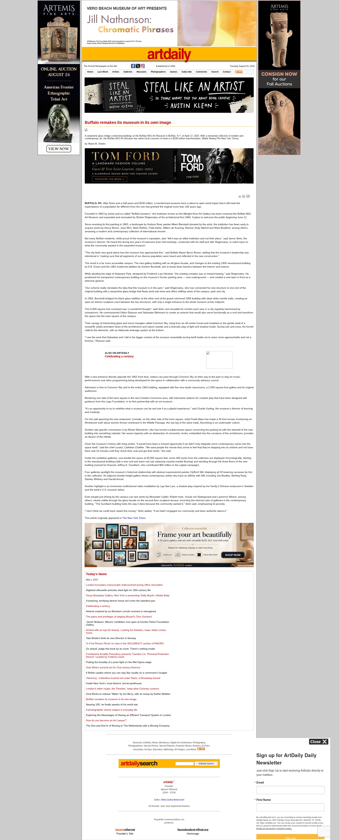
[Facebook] (133, 67)
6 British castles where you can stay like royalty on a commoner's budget (126, 672)
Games (173, 72)
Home (90, 72)
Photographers (158, 72)
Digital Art (174, 742)
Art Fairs (206, 746)
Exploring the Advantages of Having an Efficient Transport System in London (128, 715)
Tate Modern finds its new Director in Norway (111, 638)
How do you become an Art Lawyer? (106, 720)
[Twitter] (138, 67)
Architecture (186, 742)
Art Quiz (148, 749)
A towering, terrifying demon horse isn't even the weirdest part (120, 600)
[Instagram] (143, 67)
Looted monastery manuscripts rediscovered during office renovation (124, 584)
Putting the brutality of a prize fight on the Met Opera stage (118, 662)
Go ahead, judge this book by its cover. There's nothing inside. (121, 648)
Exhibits (147, 742)
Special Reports (167, 746)
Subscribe (187, 72)
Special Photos (151, 746)
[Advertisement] (213, 597)
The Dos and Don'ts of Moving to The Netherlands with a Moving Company (128, 725)
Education (158, 749)
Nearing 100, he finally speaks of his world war (112, 704)
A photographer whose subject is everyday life (111, 709)
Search (215, 72)
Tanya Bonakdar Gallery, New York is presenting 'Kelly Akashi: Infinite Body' (128, 595)
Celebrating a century (119, 356)
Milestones (164, 742)
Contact (227, 72)
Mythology (168, 749)
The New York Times (133, 518)
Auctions (196, 746)
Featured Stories (184, 746)
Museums (142, 72)
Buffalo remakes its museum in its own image (111, 699)
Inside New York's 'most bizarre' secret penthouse (114, 683)
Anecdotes (138, 749)
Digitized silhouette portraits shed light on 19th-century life (118, 590)
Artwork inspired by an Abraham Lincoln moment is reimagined (121, 611)
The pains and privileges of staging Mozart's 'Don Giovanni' (119, 616)
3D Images (179, 749)
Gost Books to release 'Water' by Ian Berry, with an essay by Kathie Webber (128, 693)
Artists (115, 72)
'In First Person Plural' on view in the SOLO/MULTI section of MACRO (125, 643)
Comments (201, 72)
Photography (199, 742)
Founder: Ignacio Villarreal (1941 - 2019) (169, 789)
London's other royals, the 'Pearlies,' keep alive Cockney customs (122, 688)
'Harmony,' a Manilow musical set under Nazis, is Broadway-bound (123, 678)
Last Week (102, 72)
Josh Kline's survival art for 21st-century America (113, 667)
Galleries (127, 72)
